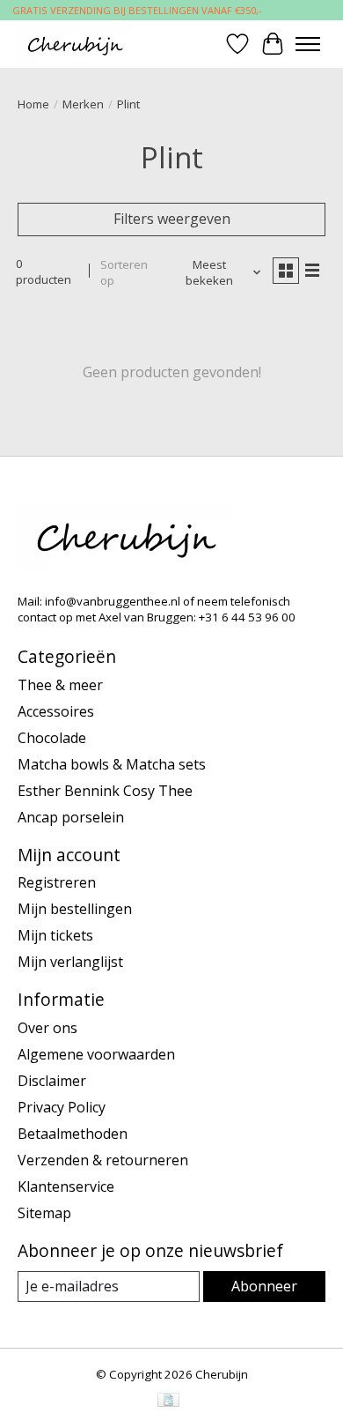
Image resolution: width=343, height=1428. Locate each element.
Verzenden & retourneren (103, 1160)
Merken (83, 104)
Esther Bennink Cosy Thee (105, 790)
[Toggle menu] (307, 44)
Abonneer (264, 1286)
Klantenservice (66, 1186)
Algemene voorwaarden (96, 1054)
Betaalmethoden (73, 1133)
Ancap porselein (71, 817)
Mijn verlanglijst (70, 961)
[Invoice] (168, 1401)
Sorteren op (124, 272)
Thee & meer (60, 685)
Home (33, 104)
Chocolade (52, 737)
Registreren (57, 882)
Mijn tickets (55, 935)
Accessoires (56, 711)
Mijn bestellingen (75, 909)
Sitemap (44, 1213)
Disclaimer (52, 1080)
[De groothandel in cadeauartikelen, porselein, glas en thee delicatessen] (75, 44)
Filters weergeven (171, 218)
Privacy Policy (62, 1107)
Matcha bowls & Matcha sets (112, 764)
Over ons (47, 1028)
